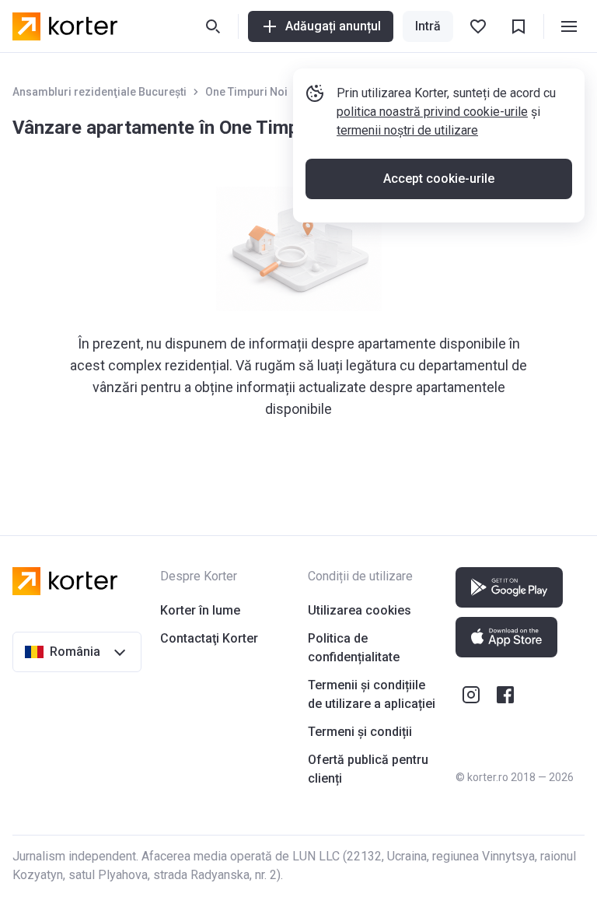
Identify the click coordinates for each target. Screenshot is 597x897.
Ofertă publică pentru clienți (368, 769)
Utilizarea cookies (359, 610)
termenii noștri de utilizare (407, 130)
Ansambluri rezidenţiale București (99, 92)
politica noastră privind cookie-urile (432, 111)
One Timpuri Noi (246, 92)
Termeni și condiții (360, 731)
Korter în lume (200, 610)
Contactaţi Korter (209, 638)
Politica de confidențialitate (354, 647)
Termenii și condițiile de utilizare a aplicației (371, 694)
